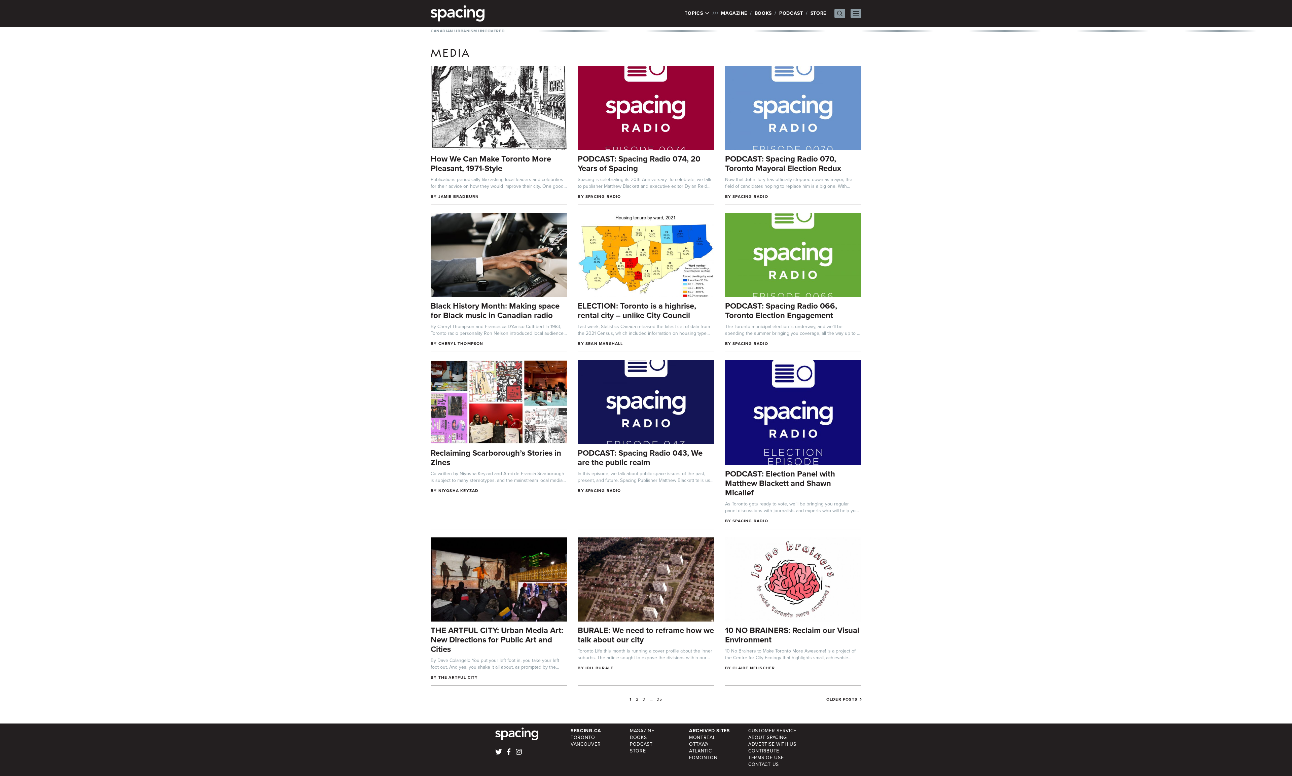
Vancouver (586, 744)
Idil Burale (599, 668)
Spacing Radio (603, 196)
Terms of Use (766, 757)
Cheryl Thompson (460, 344)
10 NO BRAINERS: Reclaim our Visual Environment (792, 635)
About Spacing (767, 737)
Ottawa (699, 744)
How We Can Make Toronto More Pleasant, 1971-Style (491, 163)
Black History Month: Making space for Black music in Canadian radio (495, 310)
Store (819, 13)
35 (659, 699)
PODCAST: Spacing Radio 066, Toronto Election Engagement (781, 310)
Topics (695, 13)
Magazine (734, 13)
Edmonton (703, 757)
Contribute (763, 750)
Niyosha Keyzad (458, 491)
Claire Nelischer (753, 668)
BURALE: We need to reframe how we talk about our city (646, 635)
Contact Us (763, 764)
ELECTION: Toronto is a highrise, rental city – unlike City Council (637, 310)
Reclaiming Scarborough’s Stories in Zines (496, 457)
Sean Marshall (604, 344)
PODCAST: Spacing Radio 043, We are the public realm (640, 457)
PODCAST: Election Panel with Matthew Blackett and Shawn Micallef (780, 483)
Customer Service (772, 730)
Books (763, 13)
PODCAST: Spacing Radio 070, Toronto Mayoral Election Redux (783, 163)
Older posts (841, 699)
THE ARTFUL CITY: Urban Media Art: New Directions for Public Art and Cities (497, 639)
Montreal (702, 737)
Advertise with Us (772, 744)
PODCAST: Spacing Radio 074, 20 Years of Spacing (639, 163)
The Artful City (458, 677)
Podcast (791, 13)
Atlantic (700, 750)
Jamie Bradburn (458, 196)
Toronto (583, 737)
